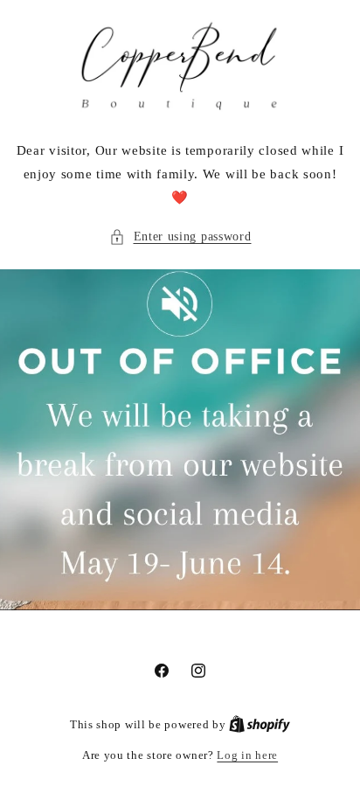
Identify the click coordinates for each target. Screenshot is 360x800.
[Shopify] (259, 724)
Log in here (247, 755)
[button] (180, 236)
